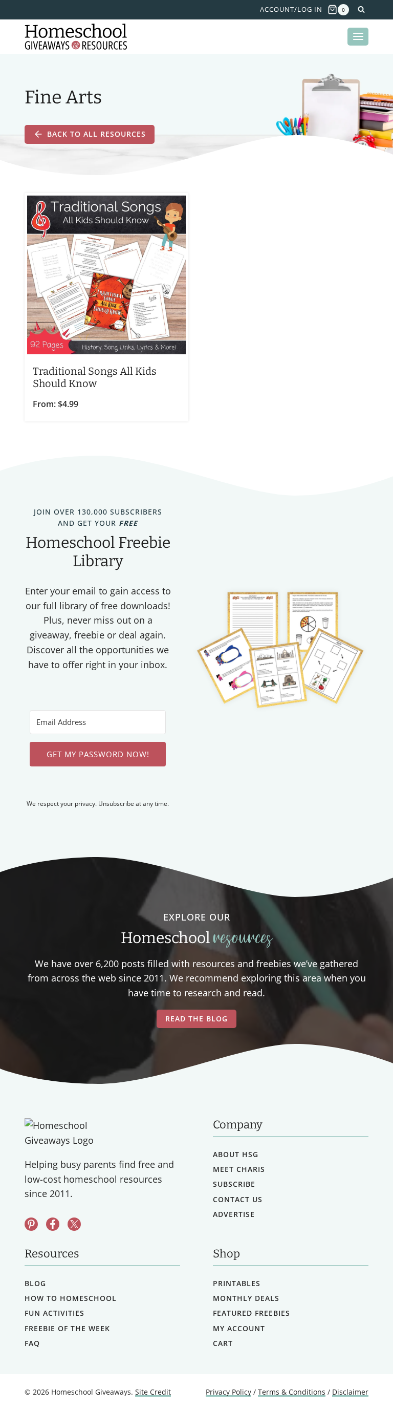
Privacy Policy (228, 1392)
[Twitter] (74, 1224)
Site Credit (153, 1392)
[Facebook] (52, 1224)
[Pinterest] (31, 1224)
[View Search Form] (361, 10)
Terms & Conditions (291, 1392)
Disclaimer (350, 1392)
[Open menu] (357, 37)
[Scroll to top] (358, 1380)
